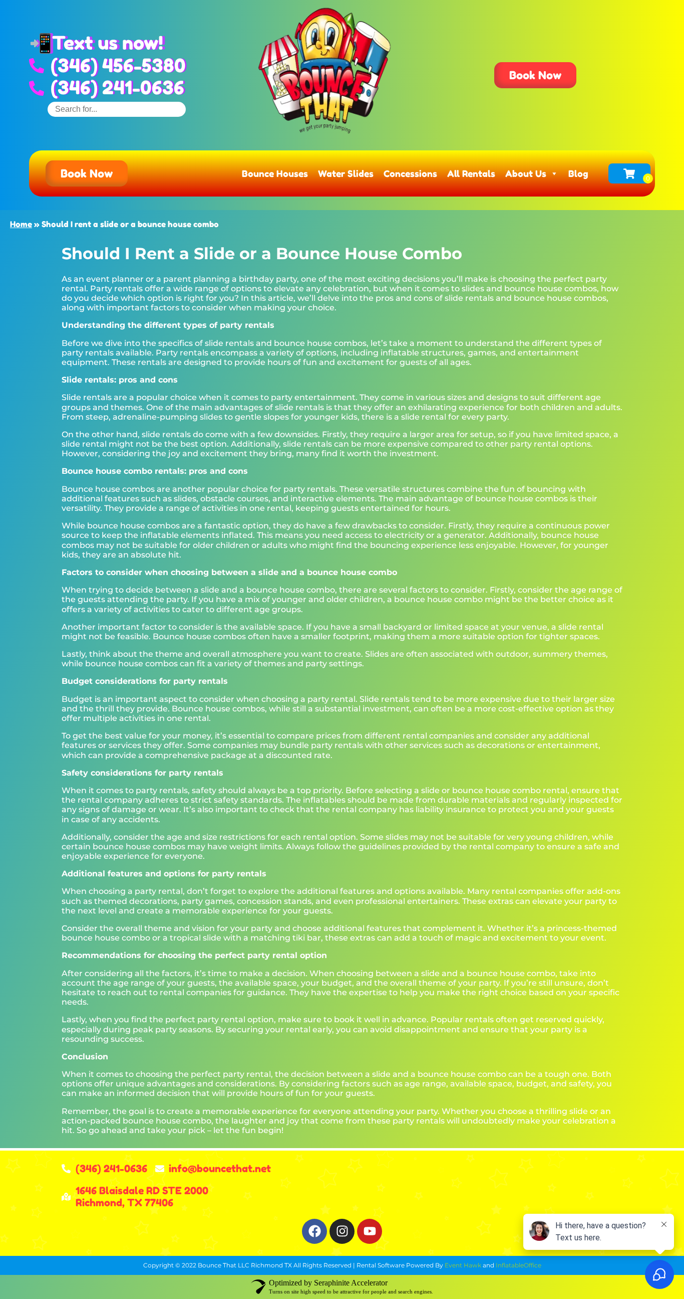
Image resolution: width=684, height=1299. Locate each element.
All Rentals (471, 173)
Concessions (410, 173)
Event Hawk (463, 1265)
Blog (578, 173)
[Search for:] (117, 109)
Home (21, 224)
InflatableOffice (518, 1265)
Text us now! (107, 43)
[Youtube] (369, 1231)
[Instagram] (342, 1231)
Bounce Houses (275, 173)
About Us (525, 173)
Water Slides (346, 173)
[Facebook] (314, 1231)
